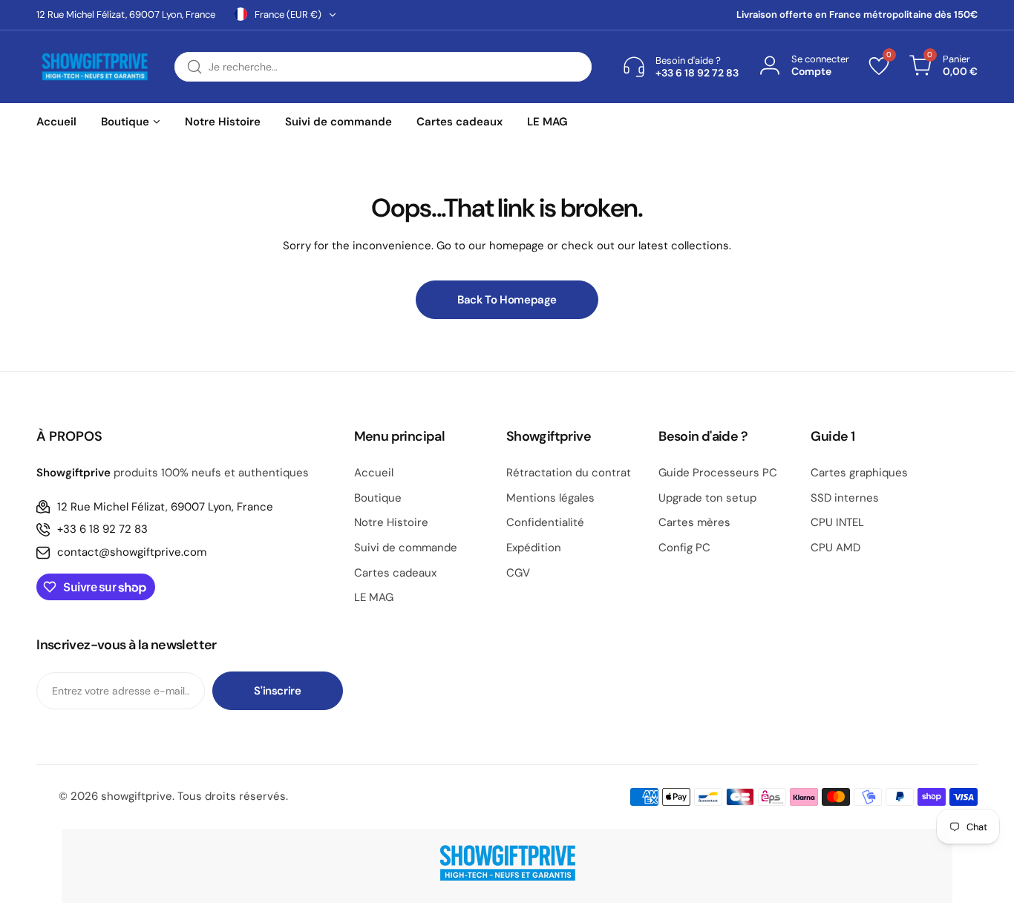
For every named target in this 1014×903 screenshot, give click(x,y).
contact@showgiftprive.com (131, 552)
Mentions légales (550, 497)
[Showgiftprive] (94, 67)
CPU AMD (835, 547)
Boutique (378, 497)
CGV (518, 572)
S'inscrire (277, 690)
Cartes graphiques (859, 472)
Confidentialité (545, 522)
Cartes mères (694, 522)
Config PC (684, 547)
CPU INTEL (837, 522)
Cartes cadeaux (395, 572)
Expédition (533, 547)
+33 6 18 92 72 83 (102, 529)
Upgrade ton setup (707, 497)
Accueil (373, 472)
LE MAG (373, 597)
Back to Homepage (507, 299)
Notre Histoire (391, 522)
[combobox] (383, 67)
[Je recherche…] (194, 67)
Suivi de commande (405, 547)
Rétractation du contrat (568, 472)
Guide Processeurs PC (717, 472)
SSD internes (845, 497)
